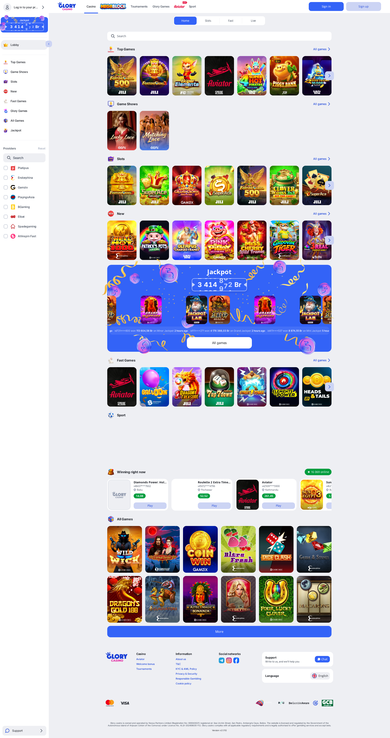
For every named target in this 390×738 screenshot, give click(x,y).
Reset (42, 148)
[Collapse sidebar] (49, 44)
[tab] (185, 21)
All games (320, 49)
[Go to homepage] (67, 6)
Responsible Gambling (188, 678)
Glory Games (161, 6)
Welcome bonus (145, 663)
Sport (192, 6)
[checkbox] (5, 168)
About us (181, 659)
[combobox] (297, 676)
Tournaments (139, 6)
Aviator (140, 659)
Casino (91, 6)
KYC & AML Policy (186, 668)
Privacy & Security (186, 673)
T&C (178, 663)
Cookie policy (183, 683)
